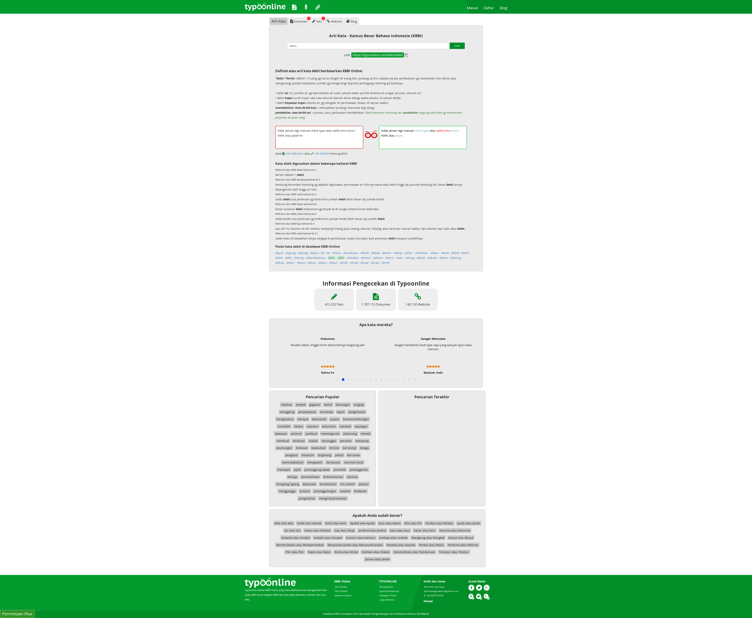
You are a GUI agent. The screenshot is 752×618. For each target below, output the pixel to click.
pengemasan (356, 412)
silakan (313, 441)
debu (399, 258)
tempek (301, 405)
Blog (505, 7)
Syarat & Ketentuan (389, 591)
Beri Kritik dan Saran (434, 586)
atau (433, 130)
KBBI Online (342, 581)
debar (409, 253)
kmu (447, 130)
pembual (311, 433)
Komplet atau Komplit (295, 538)
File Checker (341, 586)
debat (445, 253)
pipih (297, 469)
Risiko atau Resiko (346, 552)
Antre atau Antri (335, 523)
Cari (457, 46)
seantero (312, 426)
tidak (384, 130)
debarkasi (421, 253)
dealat (337, 253)
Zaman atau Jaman (377, 559)
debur (291, 262)
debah (365, 253)
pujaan (334, 419)
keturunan (329, 426)
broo (454, 130)
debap (398, 253)
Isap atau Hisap (344, 530)
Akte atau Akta (284, 523)
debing (299, 258)
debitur (378, 258)
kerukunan (333, 462)
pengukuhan (307, 498)
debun (443, 258)
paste (399, 135)
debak (375, 253)
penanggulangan (325, 491)
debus (301, 262)
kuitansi (305, 491)
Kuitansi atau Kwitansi (360, 538)
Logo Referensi (387, 599)
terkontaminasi (333, 477)
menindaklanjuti (293, 462)
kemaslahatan (310, 477)
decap (365, 262)
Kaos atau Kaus (400, 530)
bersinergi (349, 448)
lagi (400, 130)
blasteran (308, 455)
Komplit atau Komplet (328, 538)
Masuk (474, 7)
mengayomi (315, 462)
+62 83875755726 (435, 595)
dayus (314, 253)
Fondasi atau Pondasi (439, 523)
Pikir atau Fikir (295, 552)
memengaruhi (330, 433)
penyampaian (307, 412)
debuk (421, 258)
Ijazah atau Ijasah (468, 523)
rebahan (286, 405)
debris (389, 258)
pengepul (291, 455)
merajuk (302, 419)
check (418, 130)
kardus (298, 426)
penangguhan (359, 469)
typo (426, 130)
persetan (346, 441)
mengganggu (287, 491)
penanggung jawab (317, 469)
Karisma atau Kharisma (454, 530)
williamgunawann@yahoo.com (442, 591)
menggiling (287, 412)
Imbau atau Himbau (317, 530)
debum (432, 258)
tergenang (324, 455)
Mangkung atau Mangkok (428, 538)
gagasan (314, 405)
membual (283, 441)
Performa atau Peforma (463, 545)
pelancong (350, 433)
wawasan (281, 433)
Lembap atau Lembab (393, 538)
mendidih (284, 426)
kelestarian (319, 419)
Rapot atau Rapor (319, 552)
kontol (328, 405)
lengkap (359, 405)
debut (333, 262)
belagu (364, 448)
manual (408, 130)
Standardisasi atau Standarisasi (414, 552)
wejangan (361, 426)
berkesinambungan (356, 419)
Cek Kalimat (321, 153)
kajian (341, 412)
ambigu (292, 477)
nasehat (345, 491)
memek (365, 433)
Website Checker (343, 595)
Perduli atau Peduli (431, 545)
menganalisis (285, 419)
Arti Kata (279, 21)
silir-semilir (347, 484)
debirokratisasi (316, 258)
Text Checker (341, 591)
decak (354, 262)
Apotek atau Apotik (362, 523)
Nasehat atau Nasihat (401, 545)
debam (386, 253)
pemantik (340, 469)
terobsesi (299, 441)
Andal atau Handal (309, 523)
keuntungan (284, 448)
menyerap (362, 441)
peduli (339, 455)
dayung (291, 253)
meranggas (329, 441)
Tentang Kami (386, 586)
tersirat (334, 448)
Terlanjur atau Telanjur (454, 552)
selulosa (352, 477)
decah (344, 262)
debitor (366, 258)
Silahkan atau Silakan (376, 552)
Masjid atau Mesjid (460, 538)
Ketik (384, 135)
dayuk (279, 253)
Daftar (490, 7)
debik (465, 253)
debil (288, 258)
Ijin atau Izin (292, 530)
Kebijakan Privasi (388, 595)
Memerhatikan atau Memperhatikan (300, 545)
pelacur (364, 484)
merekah (345, 426)
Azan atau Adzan (390, 523)
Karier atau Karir (425, 530)
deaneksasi (350, 253)
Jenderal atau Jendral (372, 530)
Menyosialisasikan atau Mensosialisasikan (355, 545)
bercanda (353, 455)
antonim (296, 433)
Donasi (428, 601)
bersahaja (326, 412)
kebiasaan (309, 484)
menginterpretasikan (333, 498)
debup (279, 262)
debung (456, 258)
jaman (393, 130)
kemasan (302, 448)
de (322, 253)
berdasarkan (328, 484)
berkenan (360, 491)
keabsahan (318, 448)
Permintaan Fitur (17, 613)
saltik (439, 130)
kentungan (343, 405)
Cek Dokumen (294, 153)
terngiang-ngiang (287, 484)
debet (455, 253)
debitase (352, 258)
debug (410, 258)
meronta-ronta (353, 462)
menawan (283, 469)
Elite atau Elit (413, 523)
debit (331, 258)
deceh (386, 262)
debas (435, 253)
